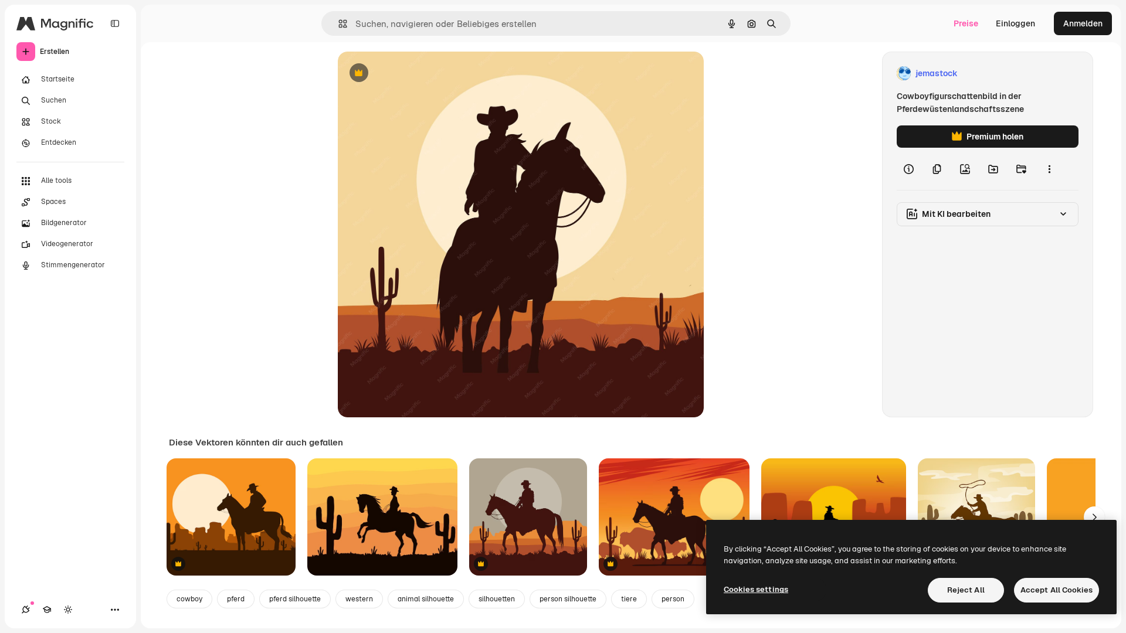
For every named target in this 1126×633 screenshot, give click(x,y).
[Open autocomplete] (338, 23)
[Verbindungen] (25, 609)
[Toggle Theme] (68, 609)
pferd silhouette (295, 599)
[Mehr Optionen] (1049, 169)
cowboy (189, 599)
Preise (966, 23)
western (359, 599)
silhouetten (497, 599)
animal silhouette (426, 599)
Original (412, 73)
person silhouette (568, 599)
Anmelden (1083, 23)
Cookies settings (756, 589)
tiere (629, 599)
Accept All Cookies (1056, 590)
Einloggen (1015, 23)
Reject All (966, 590)
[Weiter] (1094, 517)
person (673, 599)
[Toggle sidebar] (115, 23)
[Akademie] (47, 609)
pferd (236, 599)
